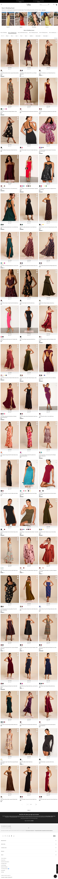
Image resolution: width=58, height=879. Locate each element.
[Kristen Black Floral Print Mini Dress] (29, 283)
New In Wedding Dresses (33, 32)
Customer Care (4, 847)
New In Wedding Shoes (43, 32)
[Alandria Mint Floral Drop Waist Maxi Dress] (10, 550)
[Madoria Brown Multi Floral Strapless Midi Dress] (48, 319)
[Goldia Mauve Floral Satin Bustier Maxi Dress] (29, 550)
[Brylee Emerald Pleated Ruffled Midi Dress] (10, 704)
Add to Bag (9, 67)
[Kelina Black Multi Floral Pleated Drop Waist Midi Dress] (48, 627)
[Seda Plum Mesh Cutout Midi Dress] (48, 396)
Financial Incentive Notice (38, 830)
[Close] (57, 865)
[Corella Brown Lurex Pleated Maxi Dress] (48, 53)
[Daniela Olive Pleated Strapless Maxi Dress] (48, 283)
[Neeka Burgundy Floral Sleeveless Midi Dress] (29, 91)
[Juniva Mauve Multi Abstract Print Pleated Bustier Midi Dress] (48, 435)
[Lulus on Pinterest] (5, 836)
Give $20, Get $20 (57, 869)
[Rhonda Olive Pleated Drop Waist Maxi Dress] (29, 589)
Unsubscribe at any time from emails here (47, 830)
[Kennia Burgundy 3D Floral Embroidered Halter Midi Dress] (48, 704)
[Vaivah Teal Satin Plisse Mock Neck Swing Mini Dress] (29, 473)
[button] (56, 32)
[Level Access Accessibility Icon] (54, 836)
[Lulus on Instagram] (3, 836)
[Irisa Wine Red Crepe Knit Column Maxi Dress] (48, 779)
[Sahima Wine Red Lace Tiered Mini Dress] (10, 168)
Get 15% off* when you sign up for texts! (29, 814)
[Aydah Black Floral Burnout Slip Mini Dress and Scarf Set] (48, 168)
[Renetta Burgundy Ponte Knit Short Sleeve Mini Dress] (48, 473)
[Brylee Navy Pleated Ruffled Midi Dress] (48, 666)
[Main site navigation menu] (1, 4)
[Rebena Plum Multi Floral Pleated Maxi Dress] (29, 245)
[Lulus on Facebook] (7, 836)
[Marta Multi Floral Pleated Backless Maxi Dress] (10, 91)
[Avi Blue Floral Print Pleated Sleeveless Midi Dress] (48, 589)
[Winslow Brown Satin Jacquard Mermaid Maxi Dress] (10, 53)
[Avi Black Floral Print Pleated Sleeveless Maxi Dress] (48, 207)
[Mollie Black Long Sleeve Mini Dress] (48, 742)
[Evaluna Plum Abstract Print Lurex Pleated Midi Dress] (29, 53)
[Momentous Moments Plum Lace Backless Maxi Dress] (48, 358)
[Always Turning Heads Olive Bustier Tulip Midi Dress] (29, 512)
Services (2, 851)
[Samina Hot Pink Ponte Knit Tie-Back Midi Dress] (10, 319)
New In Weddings (4, 32)
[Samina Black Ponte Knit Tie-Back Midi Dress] (29, 130)
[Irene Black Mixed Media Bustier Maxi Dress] (29, 396)
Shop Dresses (3, 840)
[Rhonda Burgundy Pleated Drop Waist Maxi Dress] (48, 91)
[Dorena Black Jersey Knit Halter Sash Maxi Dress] (10, 473)
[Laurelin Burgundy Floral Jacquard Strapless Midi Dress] (10, 627)
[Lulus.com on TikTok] (14, 836)
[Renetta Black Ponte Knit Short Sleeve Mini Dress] (10, 512)
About (2, 854)
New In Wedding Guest (12, 32)
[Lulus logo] (29, 4)
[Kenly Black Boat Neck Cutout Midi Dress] (29, 207)
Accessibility (3, 870)
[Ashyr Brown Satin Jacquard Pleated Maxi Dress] (10, 779)
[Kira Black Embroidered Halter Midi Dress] (10, 130)
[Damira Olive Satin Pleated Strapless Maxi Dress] (29, 358)
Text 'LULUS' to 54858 (29, 820)
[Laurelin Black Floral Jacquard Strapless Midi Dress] (29, 627)
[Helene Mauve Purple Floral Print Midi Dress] (10, 283)
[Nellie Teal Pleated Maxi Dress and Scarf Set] (10, 245)
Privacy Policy (32, 830)
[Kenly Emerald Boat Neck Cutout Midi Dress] (10, 207)
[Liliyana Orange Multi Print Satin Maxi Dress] (10, 435)
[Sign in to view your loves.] (53, 4)
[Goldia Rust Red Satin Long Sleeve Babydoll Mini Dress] (48, 550)
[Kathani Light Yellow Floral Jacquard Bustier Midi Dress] (10, 742)
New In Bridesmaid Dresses (23, 32)
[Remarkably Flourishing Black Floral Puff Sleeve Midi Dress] (10, 589)
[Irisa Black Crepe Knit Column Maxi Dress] (29, 779)
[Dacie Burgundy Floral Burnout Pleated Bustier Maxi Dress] (10, 396)
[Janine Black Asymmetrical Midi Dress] (29, 319)
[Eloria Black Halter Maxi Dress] (29, 742)
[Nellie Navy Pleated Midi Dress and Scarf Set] (29, 666)
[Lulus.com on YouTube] (11, 836)
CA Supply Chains (4, 863)
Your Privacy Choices (4, 868)
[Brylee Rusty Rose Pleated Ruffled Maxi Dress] (10, 358)
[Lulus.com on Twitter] (9, 836)
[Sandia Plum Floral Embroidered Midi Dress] (29, 704)
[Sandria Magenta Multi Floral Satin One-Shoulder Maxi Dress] (29, 435)
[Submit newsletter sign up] (28, 828)
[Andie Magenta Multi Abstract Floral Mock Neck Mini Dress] (48, 130)
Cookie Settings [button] (3, 865)
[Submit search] (49, 4)
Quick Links (3, 844)
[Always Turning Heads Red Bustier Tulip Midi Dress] (29, 168)
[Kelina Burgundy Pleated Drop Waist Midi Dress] (10, 666)
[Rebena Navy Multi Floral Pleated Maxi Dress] (48, 245)
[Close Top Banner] (57, 1)
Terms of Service (28, 830)
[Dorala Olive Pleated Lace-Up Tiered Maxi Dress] (48, 512)
